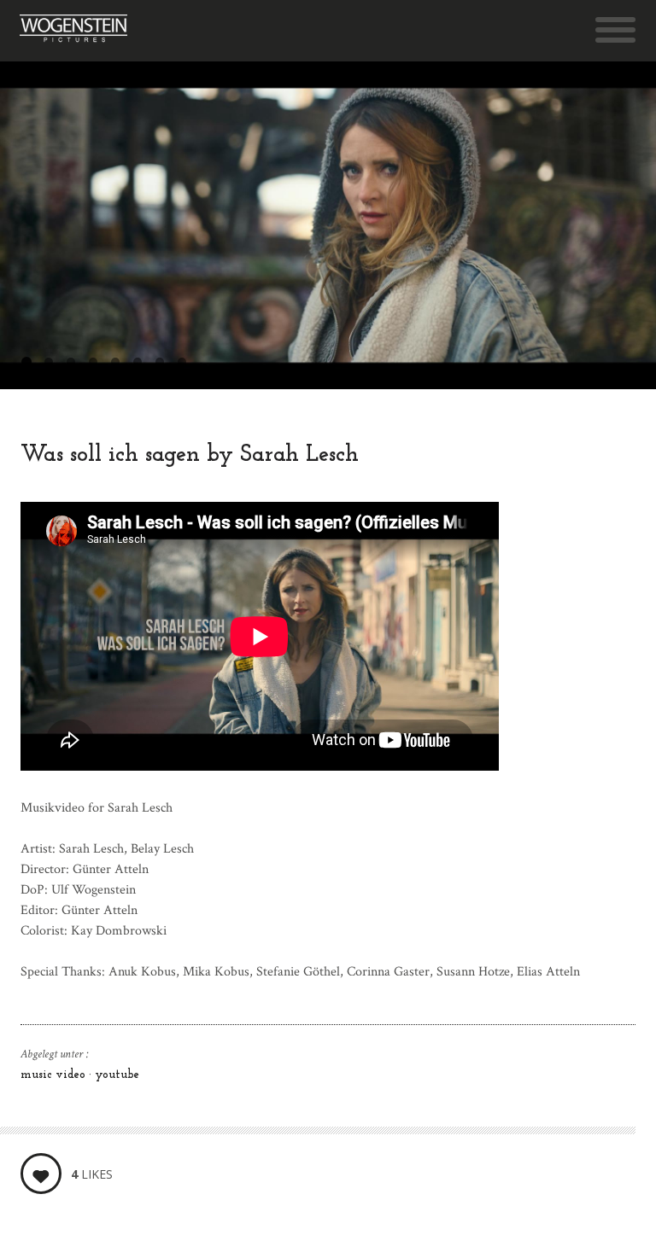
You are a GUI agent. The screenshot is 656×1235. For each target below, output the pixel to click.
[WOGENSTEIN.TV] (73, 31)
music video (54, 1075)
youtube (117, 1075)
